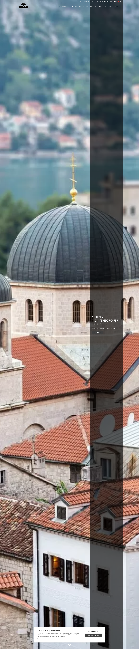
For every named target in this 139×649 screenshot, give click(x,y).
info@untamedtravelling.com (105, 1)
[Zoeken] (120, 6)
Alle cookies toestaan (93, 635)
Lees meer (96, 332)
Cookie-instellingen (93, 631)
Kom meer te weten (41, 638)
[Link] (23, 5)
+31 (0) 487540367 (90, 1)
